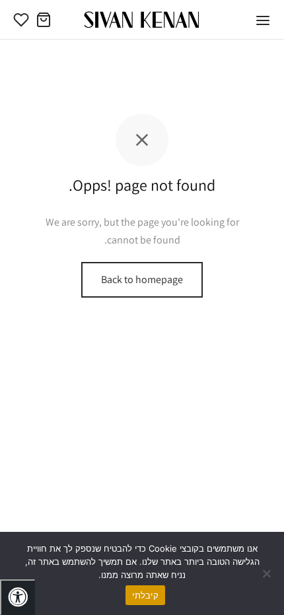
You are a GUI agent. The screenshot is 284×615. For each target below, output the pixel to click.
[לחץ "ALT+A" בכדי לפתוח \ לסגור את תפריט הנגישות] (17, 597)
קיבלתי (145, 595)
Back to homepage (142, 279)
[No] (267, 573)
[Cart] (44, 20)
